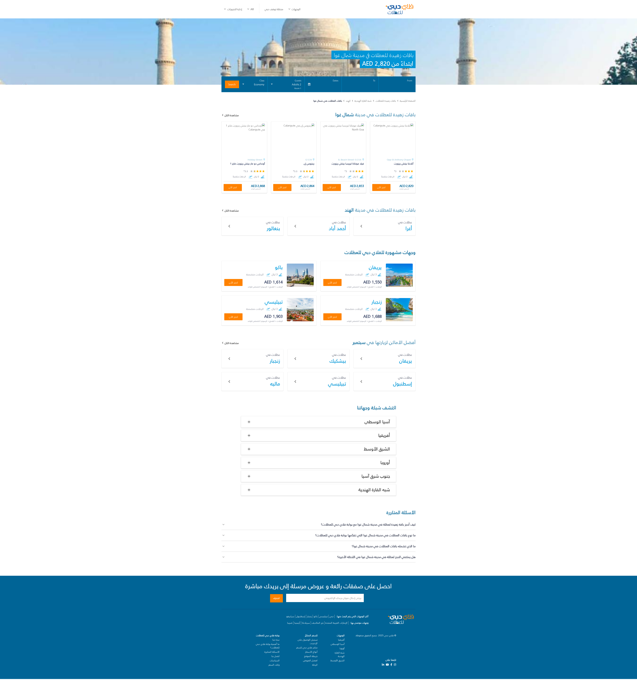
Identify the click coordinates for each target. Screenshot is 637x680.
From (409, 80)
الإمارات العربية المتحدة (336, 623)
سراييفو (290, 616)
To (374, 80)
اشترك (276, 598)
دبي (331, 616)
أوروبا (385, 462)
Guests (298, 80)
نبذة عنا (276, 640)
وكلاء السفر (274, 665)
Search (232, 84)
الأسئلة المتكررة (272, 652)
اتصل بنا (275, 656)
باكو (315, 616)
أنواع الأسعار (311, 652)
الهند (348, 101)
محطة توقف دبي (274, 9)
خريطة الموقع (311, 656)
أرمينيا (297, 623)
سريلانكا (306, 623)
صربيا (289, 623)
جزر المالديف (317, 623)
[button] (318, 422)
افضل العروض (310, 660)
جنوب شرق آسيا (375, 476)
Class (261, 80)
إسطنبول (300, 616)
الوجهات (296, 9)
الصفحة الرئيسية (408, 101)
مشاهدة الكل (232, 211)
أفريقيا (384, 435)
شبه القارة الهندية (363, 101)
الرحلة (315, 665)
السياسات (275, 660)
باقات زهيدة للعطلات (386, 101)
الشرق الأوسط (377, 449)
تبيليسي (323, 616)
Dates (335, 80)
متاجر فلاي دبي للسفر (307, 647)
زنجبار (309, 616)
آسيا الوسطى (377, 422)
